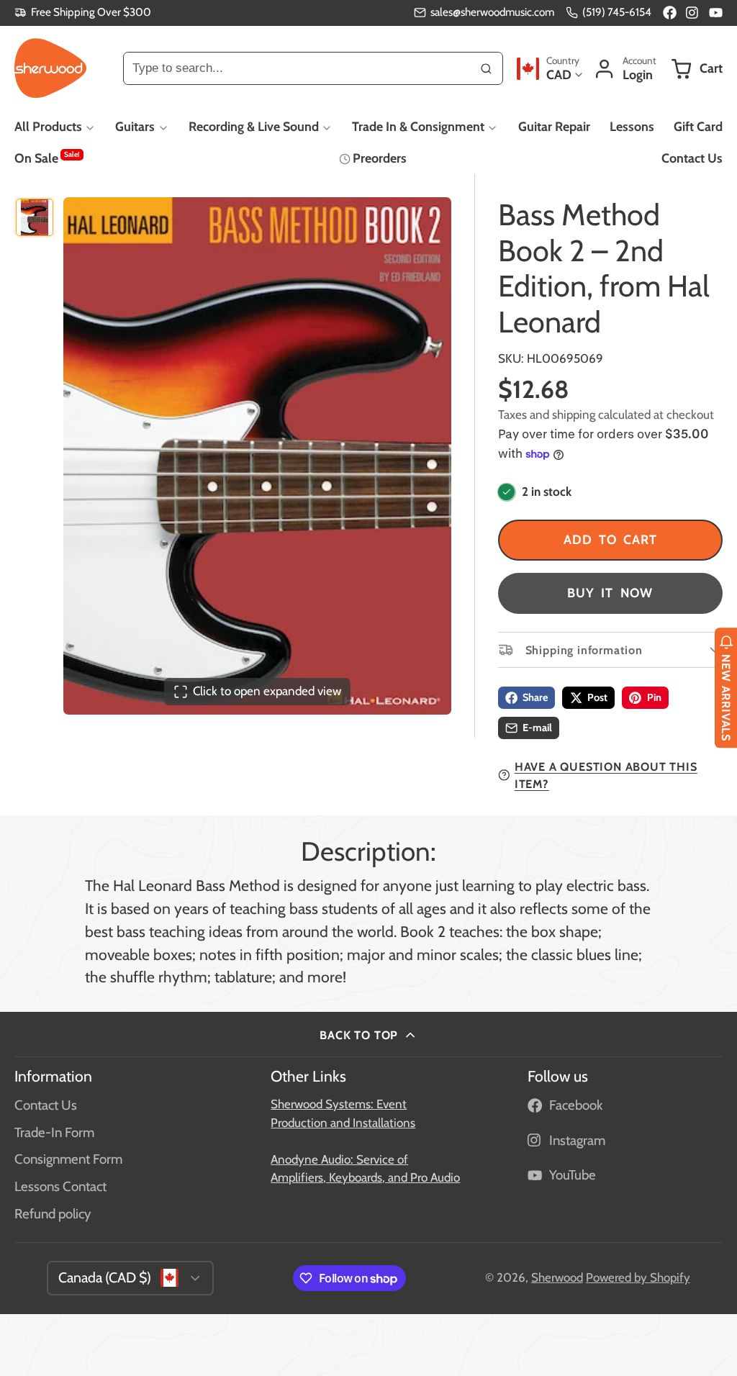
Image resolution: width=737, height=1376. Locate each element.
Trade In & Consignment (418, 126)
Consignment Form (68, 1159)
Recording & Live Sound (254, 126)
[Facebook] (670, 12)
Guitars (135, 126)
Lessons (632, 126)
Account (624, 68)
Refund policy (52, 1213)
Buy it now (610, 592)
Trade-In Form (54, 1132)
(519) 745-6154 (616, 12)
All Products (48, 126)
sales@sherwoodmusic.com (492, 12)
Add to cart (610, 539)
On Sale (47, 158)
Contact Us (692, 158)
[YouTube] (716, 12)
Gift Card (698, 126)
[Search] (486, 68)
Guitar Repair (554, 126)
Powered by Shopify (638, 1277)
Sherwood (557, 1277)
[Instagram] (693, 12)
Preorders (380, 158)
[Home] (50, 68)
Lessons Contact (60, 1186)
